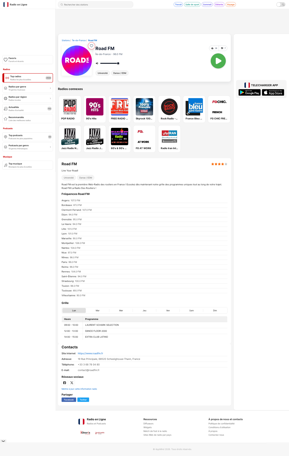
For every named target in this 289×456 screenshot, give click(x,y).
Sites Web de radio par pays (157, 435)
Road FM (92, 40)
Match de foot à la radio (155, 431)
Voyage (231, 4)
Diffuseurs (148, 423)
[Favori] (91, 45)
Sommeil (207, 4)
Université (103, 73)
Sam (191, 310)
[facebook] (65, 383)
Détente (219, 4)
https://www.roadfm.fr (90, 353)
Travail (178, 4)
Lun (74, 310)
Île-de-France (79, 40)
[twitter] (72, 383)
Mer (121, 310)
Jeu (144, 310)
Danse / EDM (119, 73)
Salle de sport (192, 4)
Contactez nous (216, 435)
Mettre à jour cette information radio (79, 389)
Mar (97, 310)
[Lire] (218, 60)
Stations (66, 40)
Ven (168, 310)
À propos (212, 431)
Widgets (147, 427)
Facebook (69, 399)
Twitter (83, 399)
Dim (215, 310)
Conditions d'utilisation (219, 427)
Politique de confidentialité (221, 423)
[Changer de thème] (280, 4)
